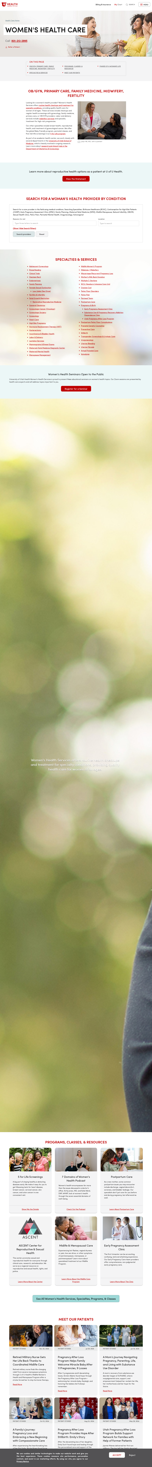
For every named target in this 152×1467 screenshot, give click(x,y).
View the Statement (76, 178)
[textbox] (55, 223)
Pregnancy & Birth (88, 305)
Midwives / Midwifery (90, 270)
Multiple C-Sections (89, 280)
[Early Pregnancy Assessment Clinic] (122, 1250)
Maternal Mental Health (39, 351)
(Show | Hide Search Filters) (24, 228)
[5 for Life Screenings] (30, 1180)
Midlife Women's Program (91, 266)
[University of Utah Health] (9, 4)
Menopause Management (40, 355)
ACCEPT (117, 1454)
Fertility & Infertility (37, 295)
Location (101, 219)
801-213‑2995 (19, 41)
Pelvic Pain (85, 295)
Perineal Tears (87, 298)
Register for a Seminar (76, 388)
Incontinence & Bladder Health (41, 334)
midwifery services (46, 118)
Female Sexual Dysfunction (40, 287)
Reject (132, 1454)
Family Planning (35, 284)
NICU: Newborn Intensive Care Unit (95, 284)
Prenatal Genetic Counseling (92, 326)
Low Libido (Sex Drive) (42, 291)
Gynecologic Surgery (37, 312)
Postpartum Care (88, 302)
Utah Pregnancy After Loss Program (99, 318)
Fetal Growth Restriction (39, 298)
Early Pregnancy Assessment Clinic (98, 309)
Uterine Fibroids (87, 347)
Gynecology (34, 316)
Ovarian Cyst (86, 287)
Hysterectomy (35, 330)
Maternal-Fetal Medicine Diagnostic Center (47, 348)
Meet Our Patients (72, 73)
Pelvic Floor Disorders (90, 291)
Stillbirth (84, 333)
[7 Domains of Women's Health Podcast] (76, 1180)
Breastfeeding (35, 270)
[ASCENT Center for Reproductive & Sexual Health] (30, 1250)
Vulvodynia (85, 354)
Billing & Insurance (103, 4)
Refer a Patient (14, 47)
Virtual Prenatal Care (89, 350)
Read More (17, 1384)
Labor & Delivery (36, 337)
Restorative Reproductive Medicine (47, 302)
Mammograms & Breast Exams (41, 344)
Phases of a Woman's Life (110, 66)
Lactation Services (36, 341)
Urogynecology (87, 340)
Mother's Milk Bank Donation (93, 277)
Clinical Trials (34, 273)
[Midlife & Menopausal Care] (76, 1250)
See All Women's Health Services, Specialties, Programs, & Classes (76, 1298)
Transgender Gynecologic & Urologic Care (98, 336)
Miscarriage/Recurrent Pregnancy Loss (97, 273)
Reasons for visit (19, 219)
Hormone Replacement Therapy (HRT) (45, 326)
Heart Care (34, 319)
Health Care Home (12, 20)
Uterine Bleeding (88, 343)
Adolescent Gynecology (38, 266)
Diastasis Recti (35, 277)
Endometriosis (35, 280)
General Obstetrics (37, 305)
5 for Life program (57, 133)
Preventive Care (88, 329)
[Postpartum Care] (122, 1180)
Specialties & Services (38, 73)
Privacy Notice (23, 1461)
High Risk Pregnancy (37, 323)
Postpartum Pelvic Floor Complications (96, 322)
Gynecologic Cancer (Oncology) (42, 309)
